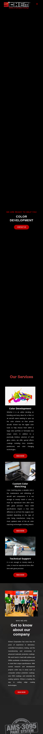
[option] (21, 183)
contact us (21, 227)
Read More (20, 456)
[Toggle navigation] (37, 4)
